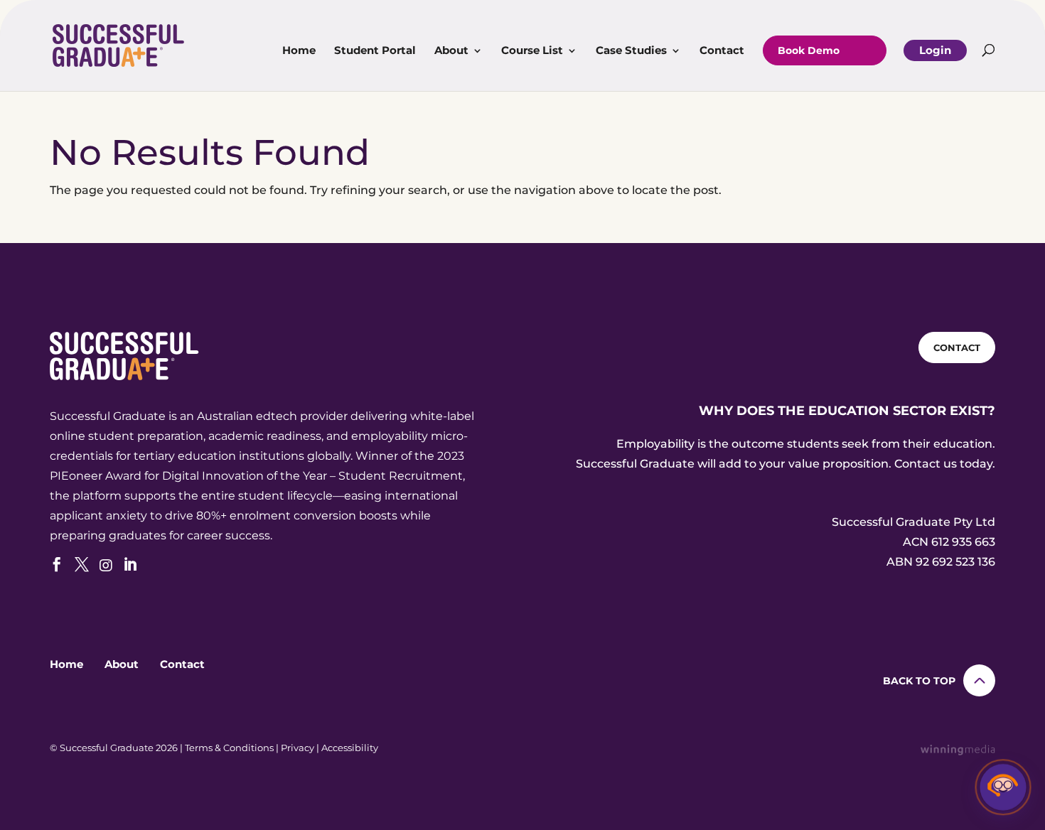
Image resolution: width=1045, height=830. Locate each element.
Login (935, 50)
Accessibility (349, 747)
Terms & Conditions (229, 747)
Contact (722, 51)
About (451, 51)
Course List (532, 51)
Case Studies (631, 51)
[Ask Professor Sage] (1003, 788)
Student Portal (375, 51)
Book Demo (809, 50)
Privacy (297, 747)
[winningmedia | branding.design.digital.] (958, 751)
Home (299, 51)
